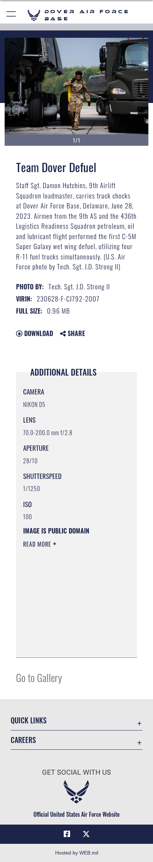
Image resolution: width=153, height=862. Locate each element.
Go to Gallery (39, 677)
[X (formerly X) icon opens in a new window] (86, 834)
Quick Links (29, 720)
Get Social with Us (76, 772)
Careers (23, 740)
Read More (38, 544)
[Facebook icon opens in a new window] (67, 834)
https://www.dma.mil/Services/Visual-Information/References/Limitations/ (66, 634)
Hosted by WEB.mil (76, 853)
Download (37, 333)
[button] (11, 15)
